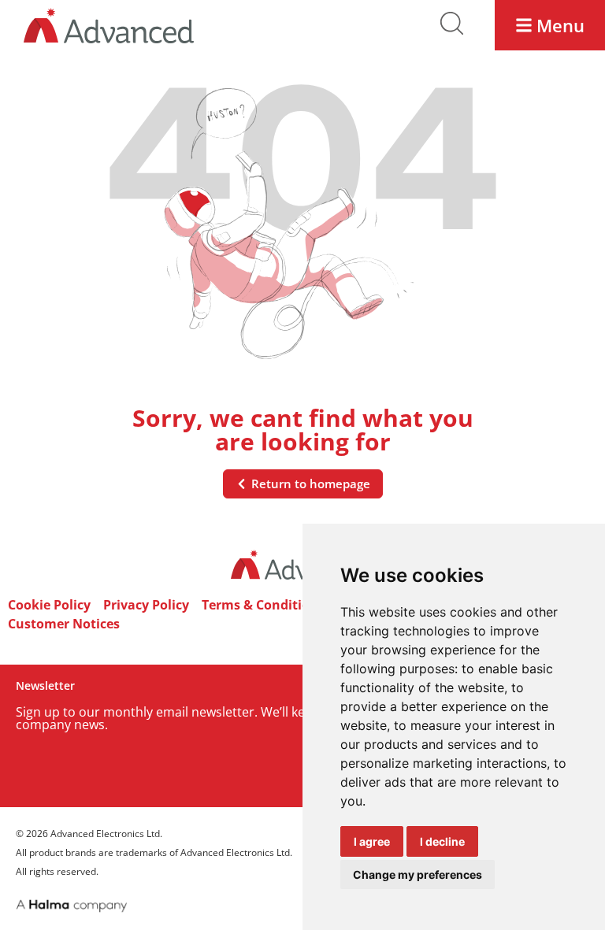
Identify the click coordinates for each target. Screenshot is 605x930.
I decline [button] (442, 841)
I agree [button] (372, 841)
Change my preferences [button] (417, 874)
